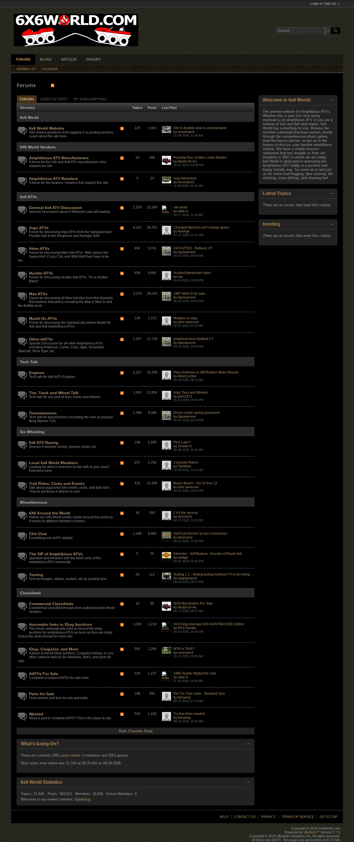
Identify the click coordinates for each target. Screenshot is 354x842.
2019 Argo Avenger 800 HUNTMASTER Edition (208, 624)
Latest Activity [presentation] (53, 99)
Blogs (45, 59)
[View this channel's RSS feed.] (52, 85)
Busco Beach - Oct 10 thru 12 (195, 483)
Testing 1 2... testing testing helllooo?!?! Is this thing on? (215, 574)
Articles (69, 59)
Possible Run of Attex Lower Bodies (200, 157)
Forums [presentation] (27, 99)
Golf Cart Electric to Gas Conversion (200, 533)
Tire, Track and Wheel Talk (54, 393)
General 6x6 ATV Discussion (55, 207)
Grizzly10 (185, 517)
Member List (26, 69)
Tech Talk (29, 362)
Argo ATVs (39, 228)
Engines (37, 372)
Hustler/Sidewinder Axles (192, 273)
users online (70, 755)
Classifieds (30, 593)
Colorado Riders (185, 462)
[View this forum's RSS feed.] (122, 129)
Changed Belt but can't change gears (201, 227)
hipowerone (187, 252)
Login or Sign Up (323, 4)
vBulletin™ (311, 832)
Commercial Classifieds (51, 604)
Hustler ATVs (41, 273)
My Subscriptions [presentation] (90, 99)
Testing (36, 574)
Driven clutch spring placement (196, 413)
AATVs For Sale (43, 673)
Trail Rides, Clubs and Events (57, 483)
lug (180, 277)
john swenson (188, 322)
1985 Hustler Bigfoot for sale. (195, 673)
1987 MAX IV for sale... (190, 294)
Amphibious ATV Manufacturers (59, 158)
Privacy (268, 817)
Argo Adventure (185, 178)
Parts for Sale (41, 694)
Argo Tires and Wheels (190, 392)
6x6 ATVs (28, 197)
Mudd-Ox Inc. (188, 161)
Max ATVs (38, 294)
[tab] (27, 99)
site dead (180, 207)
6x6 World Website (46, 128)
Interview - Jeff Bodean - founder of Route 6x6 (207, 554)
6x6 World (29, 117)
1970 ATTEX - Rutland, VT (192, 248)
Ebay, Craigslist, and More (53, 649)
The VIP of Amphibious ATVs (56, 554)
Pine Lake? (182, 442)
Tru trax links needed (189, 714)
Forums (23, 59)
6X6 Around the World (49, 513)
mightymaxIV (187, 578)
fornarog (184, 697)
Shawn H (185, 446)
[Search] (335, 30)
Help (224, 817)
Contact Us (245, 817)
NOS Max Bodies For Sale (193, 603)
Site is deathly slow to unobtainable (200, 128)
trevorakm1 (186, 182)
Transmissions (43, 413)
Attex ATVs (39, 248)
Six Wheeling (32, 432)
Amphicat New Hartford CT (193, 339)
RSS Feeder (187, 628)
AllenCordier (187, 376)
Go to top (328, 817)
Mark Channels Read (135, 731)
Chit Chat (38, 534)
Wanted (36, 714)
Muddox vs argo (185, 318)
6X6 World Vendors (38, 147)
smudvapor (186, 132)
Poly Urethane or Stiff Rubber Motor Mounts (206, 372)
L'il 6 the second (185, 513)
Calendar (49, 69)
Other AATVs (41, 339)
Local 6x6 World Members (53, 463)
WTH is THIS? (183, 649)
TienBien (184, 466)
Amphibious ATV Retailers (53, 178)
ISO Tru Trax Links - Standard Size (199, 693)
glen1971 (185, 396)
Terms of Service (298, 817)
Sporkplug (82, 799)
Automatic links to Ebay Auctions (60, 624)
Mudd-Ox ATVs (43, 318)
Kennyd (183, 231)
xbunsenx (185, 537)
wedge (183, 557)
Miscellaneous (33, 502)
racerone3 (185, 653)
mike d (183, 211)
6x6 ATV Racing (43, 442)
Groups (93, 59)
